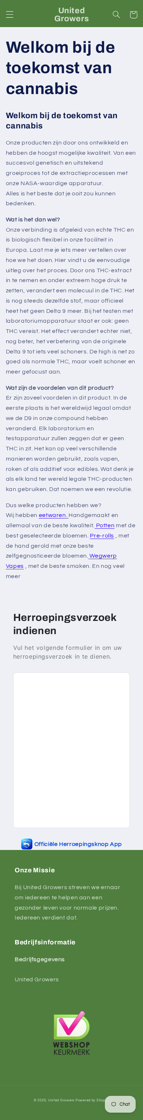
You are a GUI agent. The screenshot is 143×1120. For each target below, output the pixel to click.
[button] (9, 14)
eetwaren (52, 515)
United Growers (61, 1100)
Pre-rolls (102, 536)
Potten (105, 525)
